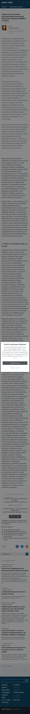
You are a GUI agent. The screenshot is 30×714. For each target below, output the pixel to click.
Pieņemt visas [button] (15, 363)
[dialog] (15, 357)
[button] (15, 368)
